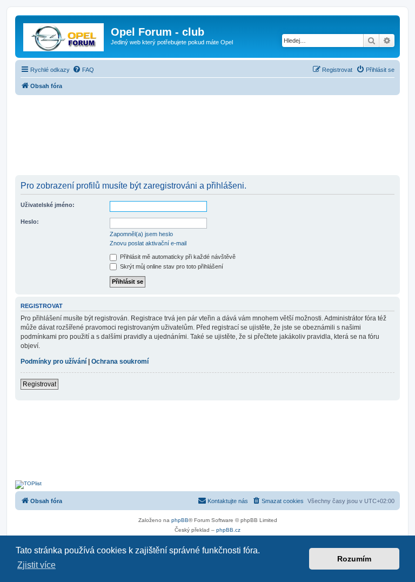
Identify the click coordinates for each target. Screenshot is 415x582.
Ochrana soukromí (120, 361)
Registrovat (39, 384)
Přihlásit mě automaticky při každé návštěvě (177, 256)
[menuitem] (83, 69)
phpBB (180, 520)
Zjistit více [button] (36, 565)
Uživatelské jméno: (48, 205)
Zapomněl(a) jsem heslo (141, 234)
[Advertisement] (207, 136)
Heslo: (30, 221)
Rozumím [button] (354, 558)
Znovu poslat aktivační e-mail (148, 243)
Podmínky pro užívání (53, 361)
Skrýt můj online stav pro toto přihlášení (170, 266)
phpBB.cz (228, 530)
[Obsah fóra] (64, 35)
